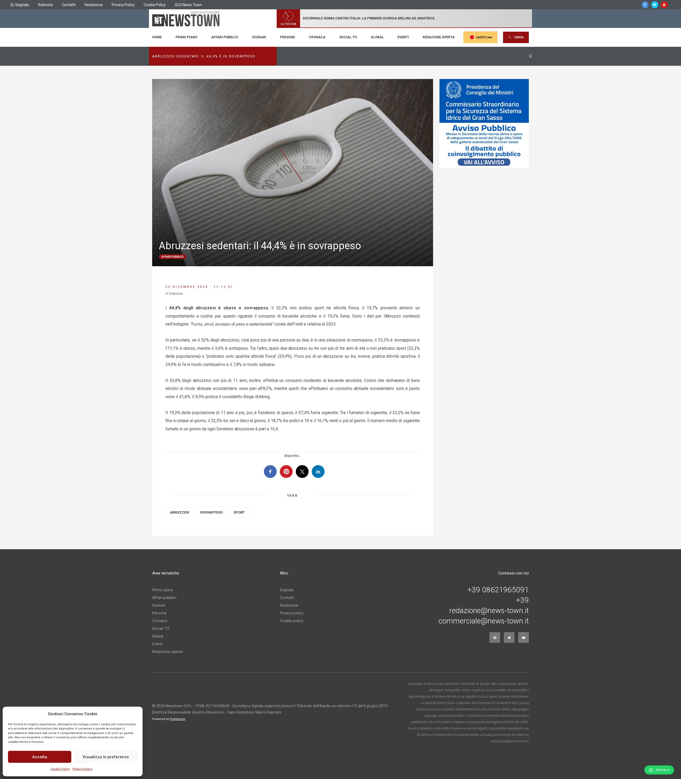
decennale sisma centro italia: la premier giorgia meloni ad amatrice (368, 18)
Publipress (177, 719)
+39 (522, 600)
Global (377, 37)
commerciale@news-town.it (484, 621)
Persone (287, 37)
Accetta (39, 757)
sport (239, 512)
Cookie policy (291, 620)
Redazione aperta (439, 37)
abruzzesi (179, 512)
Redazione (94, 5)
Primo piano (186, 37)
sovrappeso (211, 512)
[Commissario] (484, 123)
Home (157, 37)
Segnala (22, 5)
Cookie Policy (60, 769)
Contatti (69, 5)
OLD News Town (188, 5)
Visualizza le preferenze (105, 757)
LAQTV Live (484, 37)
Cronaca (317, 37)
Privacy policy (292, 613)
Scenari (259, 37)
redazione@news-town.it (489, 610)
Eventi (403, 37)
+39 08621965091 (498, 590)
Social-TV (348, 37)
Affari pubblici (224, 37)
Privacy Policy (82, 769)
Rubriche (45, 5)
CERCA (519, 37)
